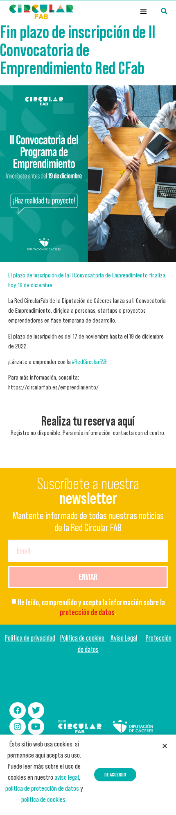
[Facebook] (17, 710)
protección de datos (87, 612)
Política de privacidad (30, 638)
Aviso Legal (124, 638)
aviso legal (66, 777)
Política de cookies (83, 638)
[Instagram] (17, 727)
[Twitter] (36, 710)
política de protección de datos (42, 788)
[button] (143, 12)
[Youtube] (36, 727)
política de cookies (43, 799)
